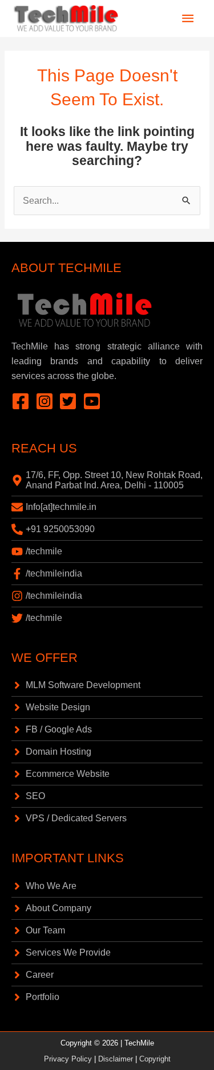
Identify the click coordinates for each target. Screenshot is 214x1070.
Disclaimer (115, 1059)
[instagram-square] (47, 401)
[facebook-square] (23, 401)
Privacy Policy (68, 1059)
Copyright (155, 1059)
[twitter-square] (71, 401)
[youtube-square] (95, 401)
